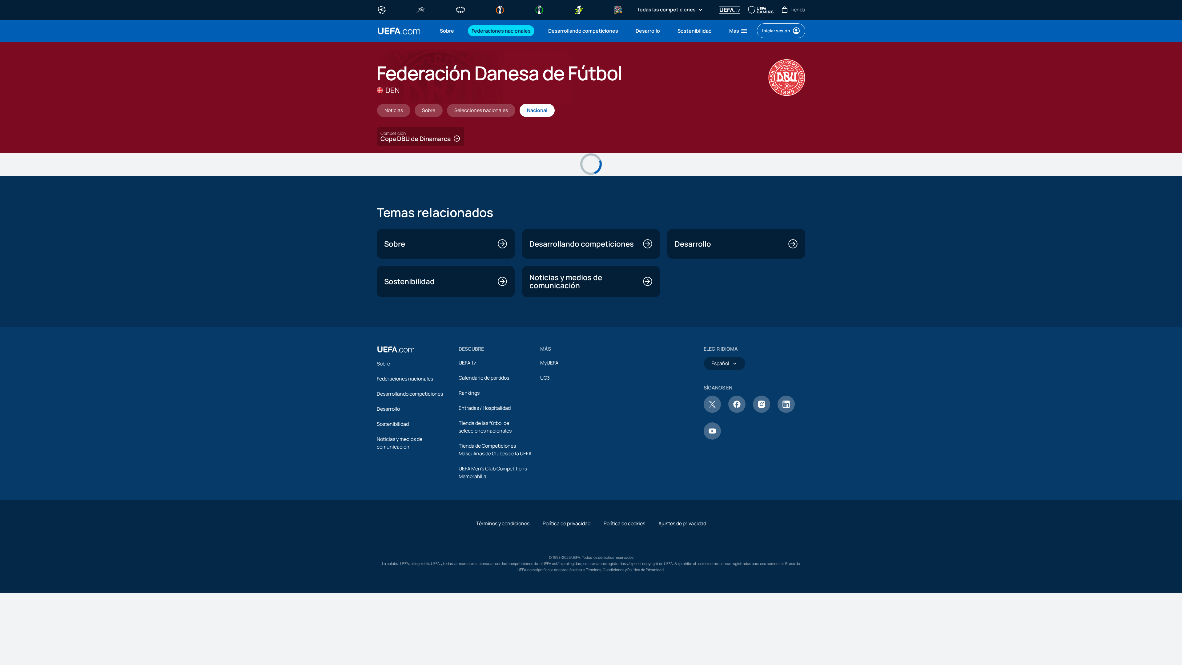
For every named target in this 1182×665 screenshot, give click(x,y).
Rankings (469, 392)
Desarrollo (388, 408)
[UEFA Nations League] (618, 9)
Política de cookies (624, 523)
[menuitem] (448, 31)
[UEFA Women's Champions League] (460, 9)
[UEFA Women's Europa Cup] (579, 9)
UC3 (545, 377)
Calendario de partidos (484, 377)
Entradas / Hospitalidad (485, 408)
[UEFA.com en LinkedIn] (786, 411)
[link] (447, 31)
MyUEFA (549, 362)
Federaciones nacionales (405, 378)
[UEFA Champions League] (382, 9)
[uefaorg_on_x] (712, 411)
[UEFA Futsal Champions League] (421, 9)
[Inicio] (396, 349)
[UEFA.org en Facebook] (737, 411)
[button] (738, 31)
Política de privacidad (566, 523)
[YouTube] (712, 437)
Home (399, 30)
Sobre (383, 363)
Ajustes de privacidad (682, 523)
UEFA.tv (467, 362)
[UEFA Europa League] (500, 9)
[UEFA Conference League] (539, 9)
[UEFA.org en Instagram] (761, 411)
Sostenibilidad (393, 424)
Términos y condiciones (502, 523)
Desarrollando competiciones (410, 393)
